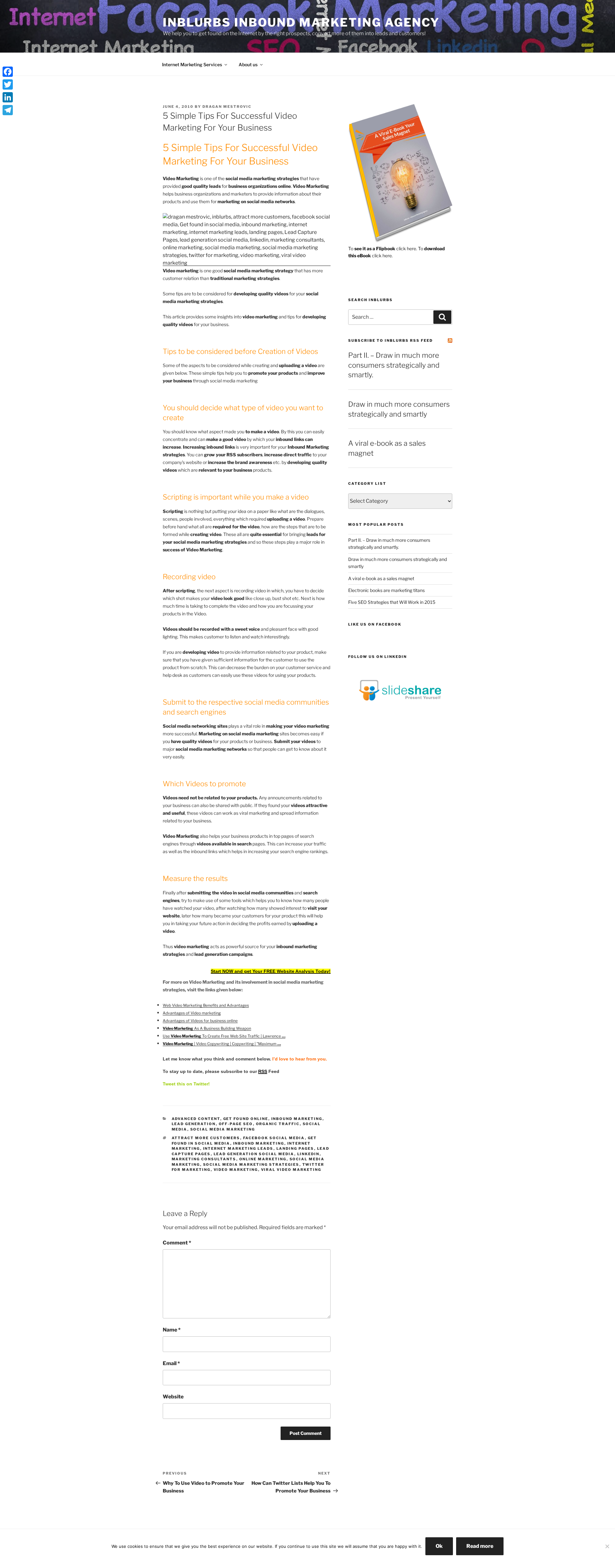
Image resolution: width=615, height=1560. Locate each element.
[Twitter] (7, 84)
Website (173, 1397)
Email (171, 1363)
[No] (607, 1546)
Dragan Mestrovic (226, 106)
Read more (479, 1546)
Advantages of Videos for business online (200, 1020)
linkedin (308, 1154)
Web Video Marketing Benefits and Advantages (206, 1005)
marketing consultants (204, 1159)
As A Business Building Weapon (207, 1028)
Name (172, 1330)
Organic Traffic (278, 1124)
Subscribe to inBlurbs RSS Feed (390, 340)
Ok (439, 1546)
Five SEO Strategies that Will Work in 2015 (391, 602)
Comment (177, 1243)
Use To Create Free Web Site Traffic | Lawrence (224, 1036)
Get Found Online (245, 1118)
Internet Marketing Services (192, 64)
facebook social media (274, 1138)
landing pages (295, 1148)
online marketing (263, 1159)
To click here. (382, 248)
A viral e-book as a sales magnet (381, 578)
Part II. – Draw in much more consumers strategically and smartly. (393, 365)
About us (248, 64)
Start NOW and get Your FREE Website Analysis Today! (271, 971)
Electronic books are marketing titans (386, 590)
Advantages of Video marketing (192, 1013)
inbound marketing (297, 1118)
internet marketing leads (238, 1148)
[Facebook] (7, 71)
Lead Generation (194, 1124)
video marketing (236, 1169)
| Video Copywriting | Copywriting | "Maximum (222, 1043)
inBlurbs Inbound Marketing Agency (301, 22)
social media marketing (222, 1129)
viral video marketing (291, 1169)
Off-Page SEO (236, 1124)
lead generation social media (254, 1154)
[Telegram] (7, 110)
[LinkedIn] (7, 97)
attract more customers (206, 1138)
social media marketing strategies (251, 1164)
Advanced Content (196, 1118)
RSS (262, 1071)
